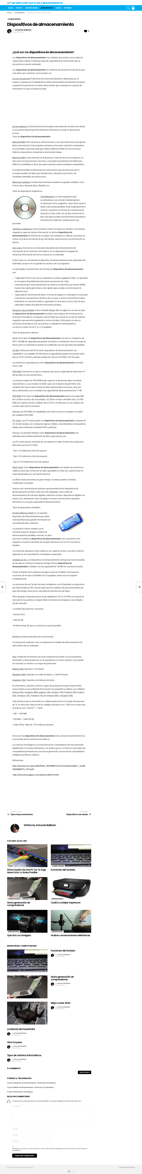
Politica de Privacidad (127, 1167)
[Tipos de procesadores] (2, 587)
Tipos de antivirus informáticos (24, 1055)
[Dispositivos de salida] (139, 587)
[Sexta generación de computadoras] (27, 888)
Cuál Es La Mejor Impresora (65, 902)
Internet (68, 8)
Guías (58, 8)
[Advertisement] (52, 40)
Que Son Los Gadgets (19, 935)
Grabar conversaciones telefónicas (70, 935)
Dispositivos (46, 8)
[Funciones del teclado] (71, 855)
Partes (19, 8)
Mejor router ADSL (60, 1003)
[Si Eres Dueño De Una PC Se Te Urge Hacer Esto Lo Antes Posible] (27, 855)
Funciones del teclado (63, 869)
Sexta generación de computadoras (18, 904)
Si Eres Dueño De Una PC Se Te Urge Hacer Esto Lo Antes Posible (26, 871)
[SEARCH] (128, 8)
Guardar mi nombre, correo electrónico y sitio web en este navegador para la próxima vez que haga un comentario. (49, 1149)
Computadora (58, 866)
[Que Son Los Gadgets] (27, 921)
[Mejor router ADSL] (27, 1013)
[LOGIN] (133, 8)
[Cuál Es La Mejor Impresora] (71, 888)
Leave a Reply (85, 1072)
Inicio (10, 8)
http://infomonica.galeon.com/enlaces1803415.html (35, 775)
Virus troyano (14, 1042)
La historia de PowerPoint (21, 1029)
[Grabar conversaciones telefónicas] (71, 921)
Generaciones (31, 8)
